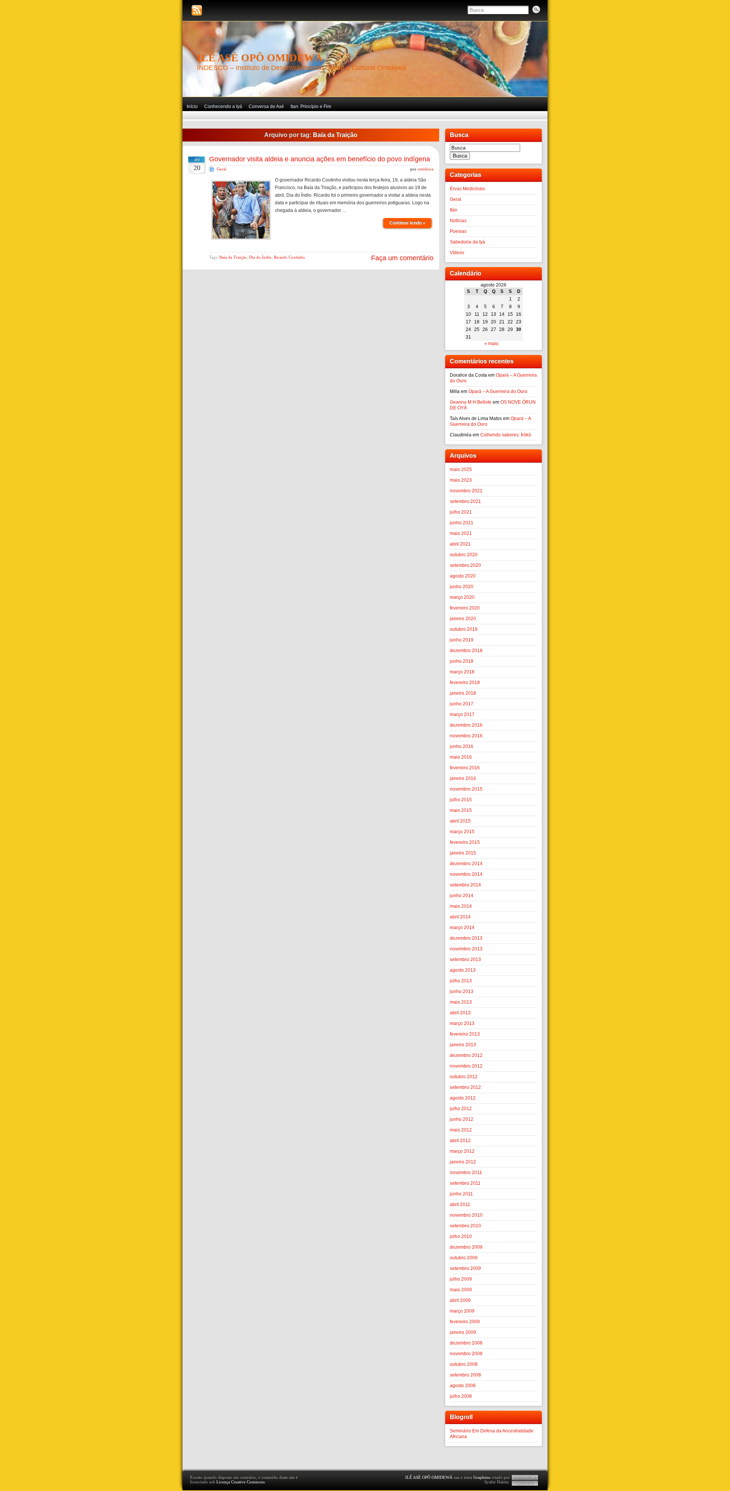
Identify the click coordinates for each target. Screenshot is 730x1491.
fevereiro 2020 (465, 608)
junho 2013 (461, 991)
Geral (221, 169)
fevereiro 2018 (465, 682)
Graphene (481, 1477)
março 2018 (462, 672)
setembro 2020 (465, 565)
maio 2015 (461, 810)
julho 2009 (461, 1279)
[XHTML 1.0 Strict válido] (525, 1477)
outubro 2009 (464, 1257)
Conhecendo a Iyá (223, 106)
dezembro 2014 (466, 863)
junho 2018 (461, 661)
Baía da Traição (233, 257)
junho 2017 (461, 704)
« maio (491, 343)
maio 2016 (461, 757)
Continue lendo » (407, 223)
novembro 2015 (466, 789)
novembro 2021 (466, 490)
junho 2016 (461, 746)
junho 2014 (461, 895)
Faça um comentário (402, 258)
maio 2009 (461, 1289)
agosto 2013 (463, 970)
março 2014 (462, 927)
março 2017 (462, 714)
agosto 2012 (463, 1098)
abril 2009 (460, 1300)
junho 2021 (461, 522)
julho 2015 (461, 799)
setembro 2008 (465, 1375)
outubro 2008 (464, 1364)
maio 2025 (461, 469)
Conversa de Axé (266, 106)
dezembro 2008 (466, 1343)
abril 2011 (460, 1204)
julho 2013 (461, 980)
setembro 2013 (465, 959)
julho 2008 (461, 1396)
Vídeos (457, 252)
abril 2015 (460, 821)
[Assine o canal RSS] (196, 10)
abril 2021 (460, 544)
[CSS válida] (525, 1483)
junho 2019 (461, 640)
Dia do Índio (260, 257)
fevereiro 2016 (465, 767)
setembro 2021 (465, 501)
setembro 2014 (465, 885)
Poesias (458, 231)
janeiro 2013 (463, 1044)
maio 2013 (461, 1002)
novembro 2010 (466, 1215)
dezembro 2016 (466, 725)
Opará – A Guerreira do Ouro (497, 391)
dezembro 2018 (466, 650)
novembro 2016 (466, 735)
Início (192, 106)
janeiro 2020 (463, 618)
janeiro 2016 (463, 778)
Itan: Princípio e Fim (310, 106)
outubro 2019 (464, 629)
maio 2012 (461, 1130)
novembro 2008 (466, 1353)
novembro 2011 (466, 1172)
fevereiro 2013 (465, 1034)
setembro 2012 (465, 1087)
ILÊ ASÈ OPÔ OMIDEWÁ (259, 58)
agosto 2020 (463, 576)
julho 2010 (461, 1236)
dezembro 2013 (466, 938)
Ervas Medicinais (467, 188)
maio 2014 (461, 906)
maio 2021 (461, 533)
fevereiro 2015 (465, 842)
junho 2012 (461, 1119)
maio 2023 (461, 480)
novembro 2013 (466, 949)
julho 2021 (461, 512)
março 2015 (462, 831)
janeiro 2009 (463, 1332)
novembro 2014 (466, 874)
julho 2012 (461, 1108)
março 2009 (462, 1311)
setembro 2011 (465, 1183)
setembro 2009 (465, 1268)
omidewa (425, 169)
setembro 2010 (465, 1225)
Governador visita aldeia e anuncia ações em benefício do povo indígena (319, 159)
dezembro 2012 (466, 1055)
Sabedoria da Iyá (467, 242)
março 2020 (462, 597)
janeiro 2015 (463, 853)
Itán (453, 210)
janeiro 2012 (463, 1162)
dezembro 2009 (466, 1247)
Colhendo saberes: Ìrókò (505, 435)
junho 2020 (461, 586)
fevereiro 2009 (465, 1321)
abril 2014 (460, 917)
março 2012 (462, 1151)
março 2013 (462, 1023)
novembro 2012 (466, 1066)
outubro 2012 (464, 1076)
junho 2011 (461, 1194)
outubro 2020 (464, 554)
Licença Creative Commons (240, 1482)
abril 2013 (460, 1012)
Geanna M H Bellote (471, 402)
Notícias (458, 220)
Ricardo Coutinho (289, 257)
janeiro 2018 (463, 693)
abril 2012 (460, 1140)
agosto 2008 (463, 1385)
